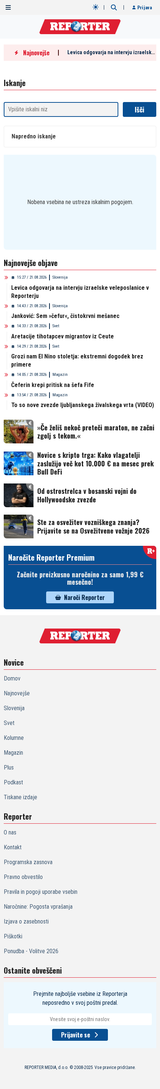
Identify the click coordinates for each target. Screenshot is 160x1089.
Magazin (60, 374)
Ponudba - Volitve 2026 (31, 951)
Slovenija (60, 277)
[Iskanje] (114, 7)
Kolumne (14, 737)
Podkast (13, 782)
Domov (12, 678)
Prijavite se (75, 1034)
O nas (10, 832)
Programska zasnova (28, 862)
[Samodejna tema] (95, 7)
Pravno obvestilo (23, 876)
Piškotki (13, 936)
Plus (9, 767)
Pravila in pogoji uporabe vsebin (40, 891)
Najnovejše (17, 693)
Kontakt (13, 847)
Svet (55, 326)
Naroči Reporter (84, 597)
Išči (139, 109)
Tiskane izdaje (20, 797)
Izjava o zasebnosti (26, 921)
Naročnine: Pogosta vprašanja (38, 906)
